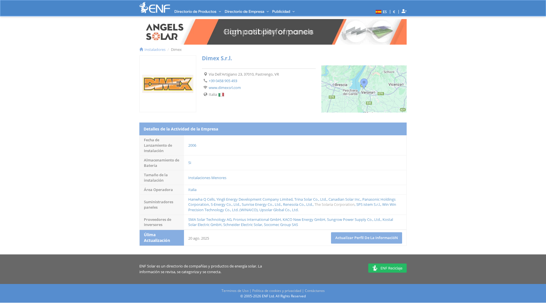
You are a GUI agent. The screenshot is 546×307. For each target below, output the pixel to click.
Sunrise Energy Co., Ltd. (261, 204)
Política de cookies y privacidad (276, 290)
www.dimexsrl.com (225, 87)
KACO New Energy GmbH (304, 219)
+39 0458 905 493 (223, 80)
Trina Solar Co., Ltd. (310, 199)
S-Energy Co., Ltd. (225, 204)
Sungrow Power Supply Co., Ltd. (354, 219)
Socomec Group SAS (281, 224)
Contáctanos (315, 290)
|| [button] (394, 11)
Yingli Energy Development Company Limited (254, 199)
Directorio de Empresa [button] (245, 11)
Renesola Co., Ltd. (298, 204)
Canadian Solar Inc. (344, 199)
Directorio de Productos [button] (195, 11)
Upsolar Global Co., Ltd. (279, 209)
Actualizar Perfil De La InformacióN (366, 237)
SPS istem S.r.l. (368, 204)
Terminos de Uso (235, 290)
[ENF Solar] (154, 7)
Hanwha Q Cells (201, 199)
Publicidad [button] (281, 11)
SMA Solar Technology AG (209, 219)
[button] (380, 11)
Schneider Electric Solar (242, 224)
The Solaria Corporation (335, 204)
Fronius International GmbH (257, 219)
